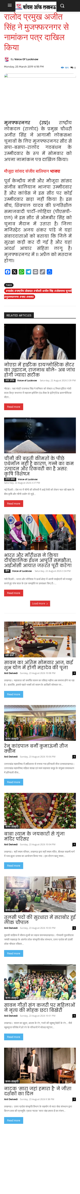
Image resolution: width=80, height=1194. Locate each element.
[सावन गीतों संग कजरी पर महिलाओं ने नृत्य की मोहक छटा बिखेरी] (40, 982)
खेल (7, 570)
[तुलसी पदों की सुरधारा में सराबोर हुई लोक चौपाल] (40, 894)
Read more (13, 406)
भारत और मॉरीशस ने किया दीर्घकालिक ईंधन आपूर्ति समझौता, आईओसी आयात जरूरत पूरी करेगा (38, 560)
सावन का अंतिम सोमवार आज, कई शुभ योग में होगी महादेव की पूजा (38, 665)
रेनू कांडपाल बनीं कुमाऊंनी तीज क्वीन (36, 748)
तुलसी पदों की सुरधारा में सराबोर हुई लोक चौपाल (39, 919)
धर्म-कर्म (9, 655)
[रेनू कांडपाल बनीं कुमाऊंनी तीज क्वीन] (40, 723)
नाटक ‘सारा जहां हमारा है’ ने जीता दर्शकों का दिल (37, 1091)
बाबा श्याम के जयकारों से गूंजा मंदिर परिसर (34, 836)
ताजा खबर (10, 479)
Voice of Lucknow (26, 59)
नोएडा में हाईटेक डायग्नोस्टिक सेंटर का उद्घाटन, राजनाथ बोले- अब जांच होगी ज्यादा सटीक (39, 370)
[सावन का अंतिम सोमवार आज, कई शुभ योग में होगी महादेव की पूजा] (40, 639)
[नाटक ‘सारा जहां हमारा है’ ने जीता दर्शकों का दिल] (40, 1065)
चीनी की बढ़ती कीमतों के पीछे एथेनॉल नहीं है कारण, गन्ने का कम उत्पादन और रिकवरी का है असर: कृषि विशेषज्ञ (39, 466)
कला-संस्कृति (11, 738)
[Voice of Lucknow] (7, 59)
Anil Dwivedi (11, 673)
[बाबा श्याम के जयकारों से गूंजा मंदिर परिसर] (40, 811)
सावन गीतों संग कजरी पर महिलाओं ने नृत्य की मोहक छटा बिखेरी (39, 1007)
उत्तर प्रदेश (9, 380)
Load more (38, 603)
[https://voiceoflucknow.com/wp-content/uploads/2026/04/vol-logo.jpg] (35, 7)
